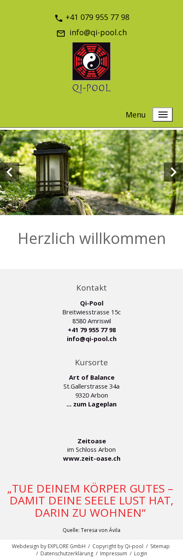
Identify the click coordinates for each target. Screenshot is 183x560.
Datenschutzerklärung (66, 553)
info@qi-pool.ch (92, 338)
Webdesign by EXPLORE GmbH (49, 546)
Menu (136, 114)
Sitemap (160, 546)
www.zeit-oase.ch (91, 458)
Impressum (113, 553)
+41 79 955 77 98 (92, 329)
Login (140, 553)
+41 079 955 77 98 (97, 17)
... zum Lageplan (91, 404)
